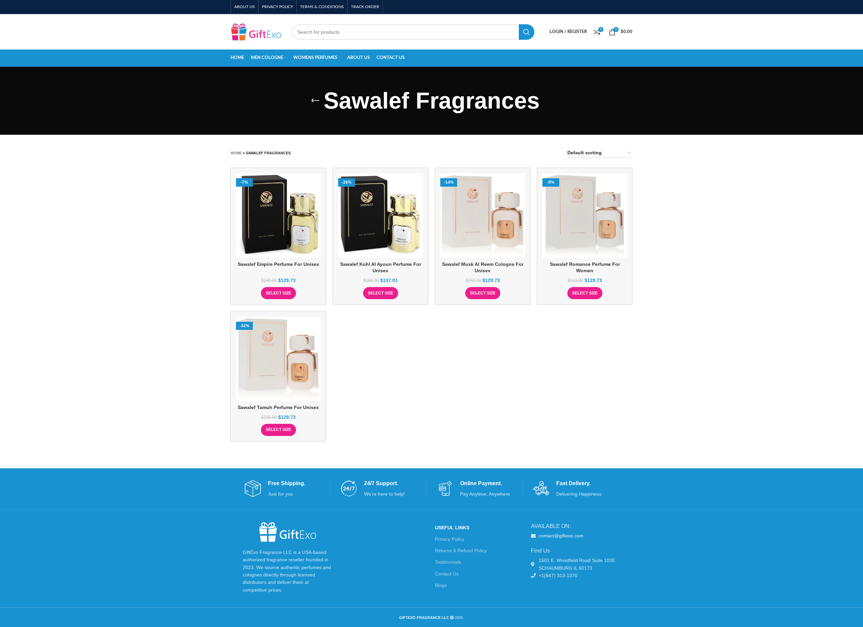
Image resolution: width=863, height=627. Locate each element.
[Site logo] (256, 31)
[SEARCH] (526, 32)
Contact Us (446, 573)
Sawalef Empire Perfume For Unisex (278, 264)
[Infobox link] (287, 489)
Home (236, 153)
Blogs (441, 585)
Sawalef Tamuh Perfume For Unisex (278, 407)
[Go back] (315, 100)
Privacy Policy (449, 539)
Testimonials (448, 562)
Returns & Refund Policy (461, 550)
